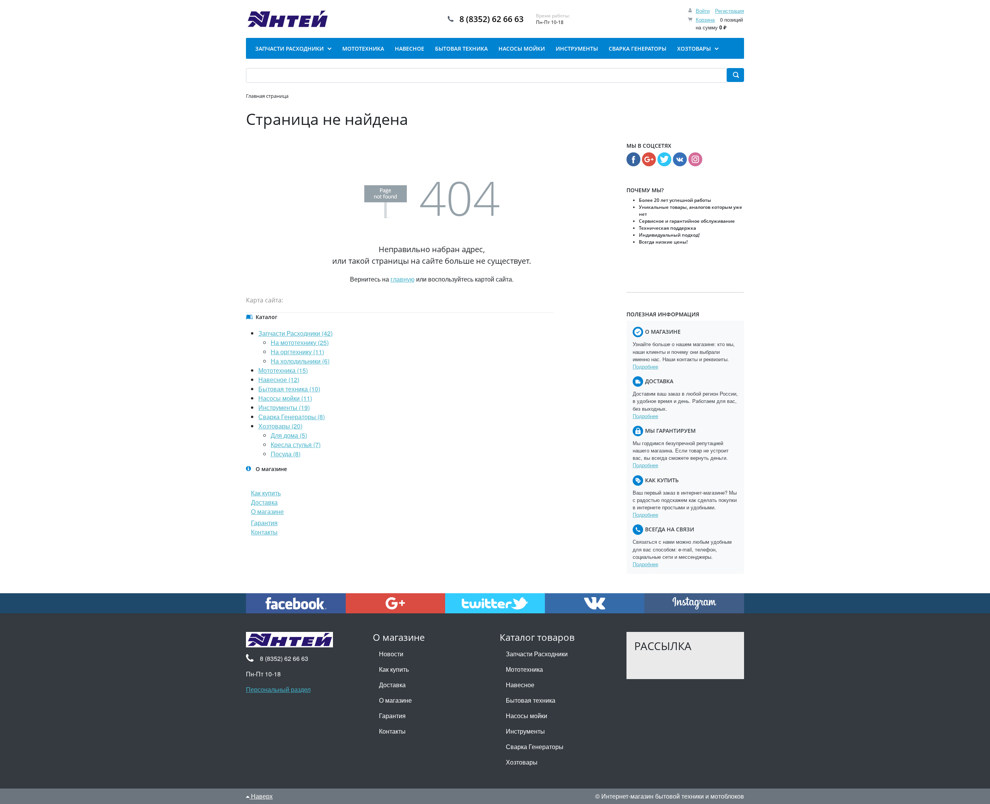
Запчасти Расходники (537, 653)
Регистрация (729, 10)
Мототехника (524, 669)
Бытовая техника (530, 700)
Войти (703, 10)
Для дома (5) (289, 435)
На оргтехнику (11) (297, 351)
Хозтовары (522, 762)
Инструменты (525, 731)
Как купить (266, 492)
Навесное (520, 684)
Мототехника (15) (283, 370)
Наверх (261, 796)
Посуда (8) (285, 453)
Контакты (264, 531)
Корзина (705, 19)
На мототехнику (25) (300, 342)
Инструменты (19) (284, 407)
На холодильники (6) (300, 361)
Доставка (264, 502)
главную (403, 279)
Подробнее (645, 366)
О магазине (267, 511)
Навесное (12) (278, 379)
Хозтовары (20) (280, 426)
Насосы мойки (526, 715)
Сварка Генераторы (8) (291, 416)
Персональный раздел (278, 689)
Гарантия (264, 522)
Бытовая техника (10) (289, 388)
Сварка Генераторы (534, 746)
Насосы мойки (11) (285, 398)
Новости (391, 653)
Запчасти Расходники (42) (295, 333)
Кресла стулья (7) (296, 444)
